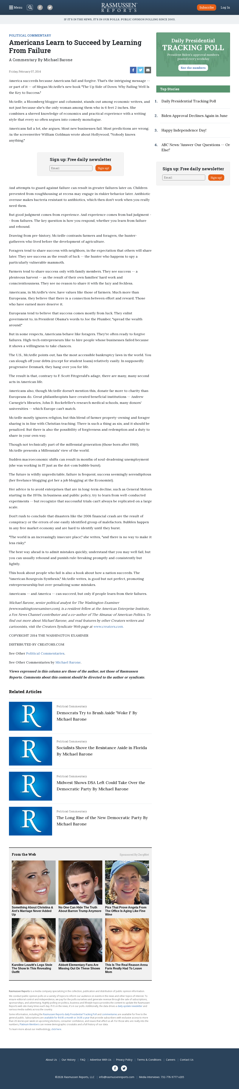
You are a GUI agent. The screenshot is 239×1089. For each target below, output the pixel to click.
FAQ (82, 1059)
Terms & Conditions (149, 1059)
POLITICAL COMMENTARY (30, 35)
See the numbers (193, 68)
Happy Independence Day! (184, 130)
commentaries (109, 1014)
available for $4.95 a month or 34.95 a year (67, 1017)
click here (56, 1029)
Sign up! (103, 168)
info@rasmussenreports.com (116, 1077)
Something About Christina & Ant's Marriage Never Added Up (32, 911)
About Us (51, 1059)
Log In (225, 7)
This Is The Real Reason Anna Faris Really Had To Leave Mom (126, 968)
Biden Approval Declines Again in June (195, 115)
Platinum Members (29, 1024)
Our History (68, 1059)
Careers (170, 1059)
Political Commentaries (45, 653)
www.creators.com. (108, 626)
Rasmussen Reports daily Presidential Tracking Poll (70, 1014)
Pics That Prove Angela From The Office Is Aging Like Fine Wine (125, 911)
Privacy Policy (124, 1059)
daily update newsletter (130, 1006)
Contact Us (186, 1059)
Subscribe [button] (206, 7)
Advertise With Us (100, 1059)
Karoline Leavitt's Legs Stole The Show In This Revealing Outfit (32, 968)
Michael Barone (68, 662)
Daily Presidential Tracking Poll (189, 101)
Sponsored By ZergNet (134, 854)
